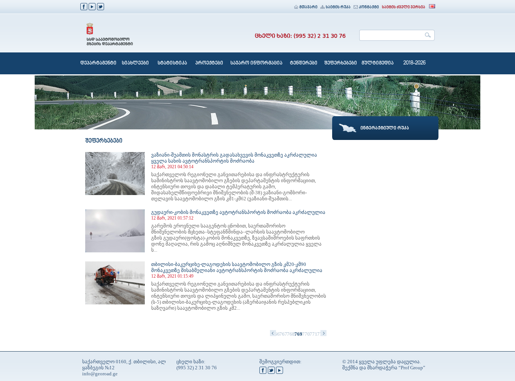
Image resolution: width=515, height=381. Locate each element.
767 (283, 334)
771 (313, 334)
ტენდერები (303, 63)
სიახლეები (135, 63)
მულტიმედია (378, 63)
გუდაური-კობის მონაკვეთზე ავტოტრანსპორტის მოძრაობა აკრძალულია (238, 212)
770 (306, 334)
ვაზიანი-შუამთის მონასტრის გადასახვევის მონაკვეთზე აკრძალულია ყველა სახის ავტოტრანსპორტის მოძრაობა (234, 158)
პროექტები (209, 63)
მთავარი (308, 7)
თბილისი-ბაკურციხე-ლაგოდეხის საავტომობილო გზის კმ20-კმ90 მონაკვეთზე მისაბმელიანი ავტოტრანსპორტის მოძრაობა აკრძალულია (236, 267)
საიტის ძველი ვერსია (403, 7)
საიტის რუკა (338, 7)
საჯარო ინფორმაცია (256, 63)
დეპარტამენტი (98, 63)
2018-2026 (414, 63)
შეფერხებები (340, 63)
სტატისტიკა (172, 63)
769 (298, 334)
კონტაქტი (369, 7)
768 (290, 334)
